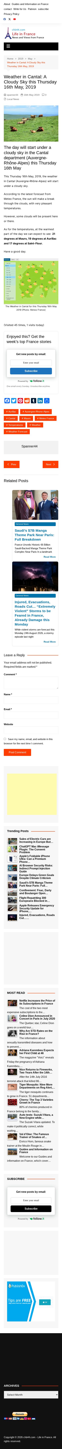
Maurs (27, 418)
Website (8, 724)
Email (8, 709)
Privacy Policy (11, 14)
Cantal (11, 418)
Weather (36, 425)
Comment (10, 674)
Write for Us (19, 9)
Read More (50, 557)
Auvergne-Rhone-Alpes (37, 411)
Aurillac (12, 411)
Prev (13, 464)
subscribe (43, 9)
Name (8, 694)
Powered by (23, 381)
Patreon (32, 9)
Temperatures (15, 425)
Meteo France (46, 418)
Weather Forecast (17, 431)
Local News (13, 99)
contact (8, 9)
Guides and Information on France (30, 4)
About (7, 4)
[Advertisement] (32, 794)
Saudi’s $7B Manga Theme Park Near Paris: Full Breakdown (34, 535)
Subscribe (31, 371)
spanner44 (12, 95)
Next (48, 464)
